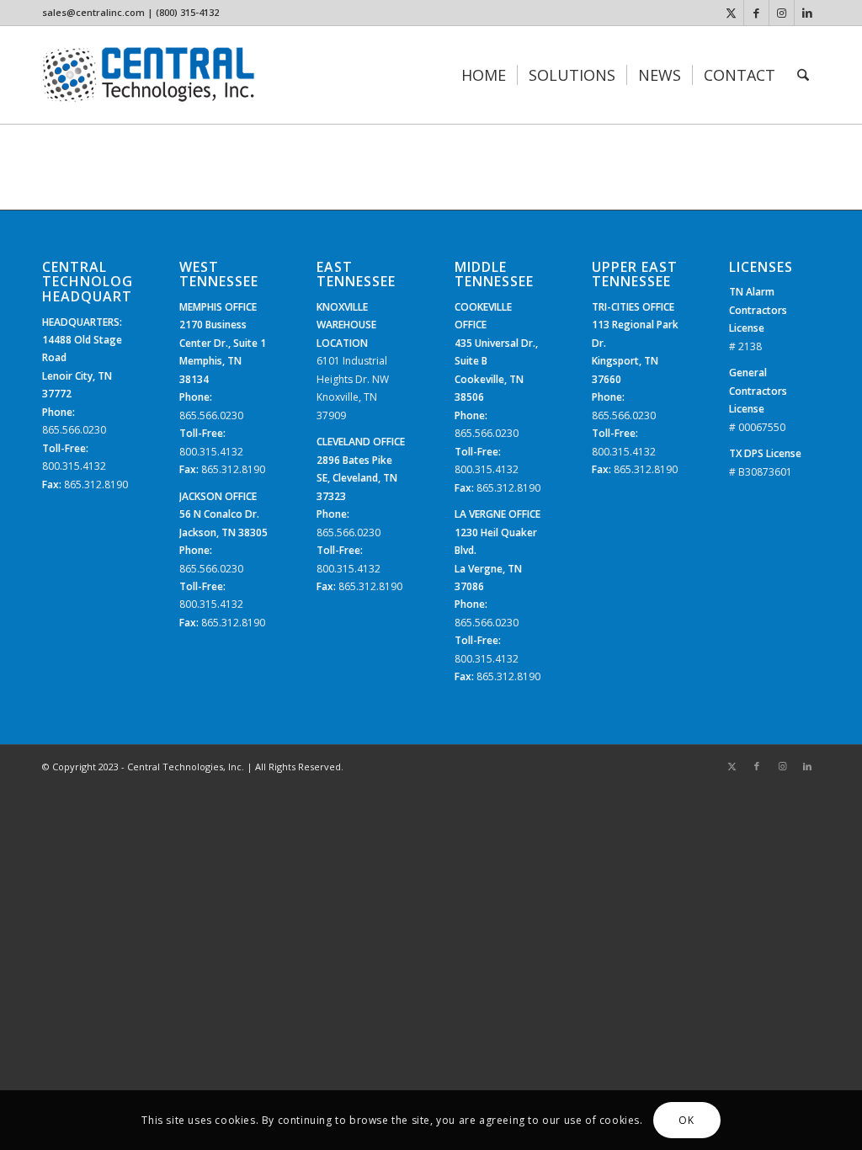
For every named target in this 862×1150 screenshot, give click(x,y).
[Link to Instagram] (781, 12)
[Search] (803, 75)
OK (686, 1120)
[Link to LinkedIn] (807, 12)
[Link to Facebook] (756, 12)
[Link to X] (731, 12)
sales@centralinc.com (93, 12)
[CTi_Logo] (148, 75)
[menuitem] (483, 75)
